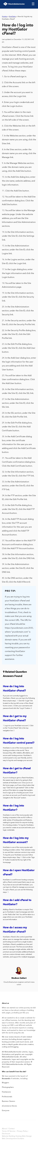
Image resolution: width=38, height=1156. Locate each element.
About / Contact (8, 1128)
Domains (20, 1138)
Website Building (8, 1136)
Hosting (4, 16)
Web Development (9, 1138)
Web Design (27, 1136)
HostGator (12, 16)
